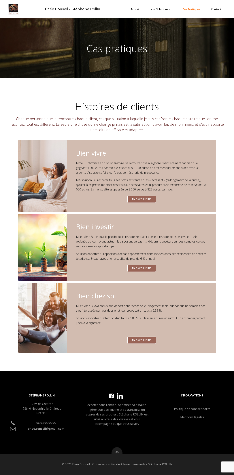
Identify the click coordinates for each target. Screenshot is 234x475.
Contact (216, 9)
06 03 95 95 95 (46, 423)
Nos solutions (159, 9)
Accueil (135, 9)
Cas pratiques (191, 9)
